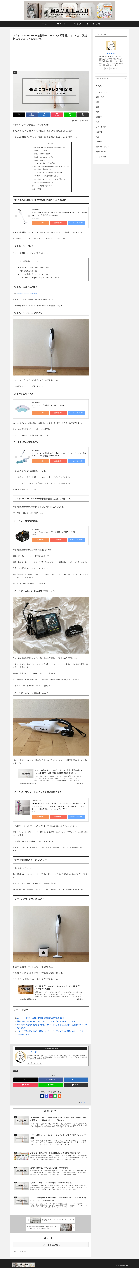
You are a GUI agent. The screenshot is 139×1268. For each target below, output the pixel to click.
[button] (82, 114)
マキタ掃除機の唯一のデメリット (43, 182)
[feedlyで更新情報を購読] (37, 1063)
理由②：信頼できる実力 (42, 154)
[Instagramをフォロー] (31, 1063)
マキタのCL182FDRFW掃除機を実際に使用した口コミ (51, 166)
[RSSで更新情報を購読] (40, 1063)
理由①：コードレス (40, 150)
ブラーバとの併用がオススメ (42, 186)
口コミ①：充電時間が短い (43, 169)
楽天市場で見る (58, 223)
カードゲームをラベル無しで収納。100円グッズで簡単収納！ (40, 1018)
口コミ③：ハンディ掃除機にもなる (46, 176)
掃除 (16, 1071)
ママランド (32, 1052)
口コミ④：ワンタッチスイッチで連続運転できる (50, 179)
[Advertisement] (51, 55)
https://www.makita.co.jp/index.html (27, 293)
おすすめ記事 (36, 189)
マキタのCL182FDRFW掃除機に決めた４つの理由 (49, 147)
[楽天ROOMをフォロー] (34, 1063)
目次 (48, 144)
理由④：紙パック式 (40, 160)
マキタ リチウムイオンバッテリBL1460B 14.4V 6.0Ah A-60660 (53, 532)
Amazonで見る (40, 223)
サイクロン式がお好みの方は (45, 163)
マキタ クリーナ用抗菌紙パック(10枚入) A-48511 (48, 405)
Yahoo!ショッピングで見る (76, 223)
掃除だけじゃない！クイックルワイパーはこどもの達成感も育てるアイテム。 (47, 1021)
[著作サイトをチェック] (28, 1063)
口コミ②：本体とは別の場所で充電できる (48, 172)
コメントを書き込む (51, 1245)
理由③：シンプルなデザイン (43, 157)
